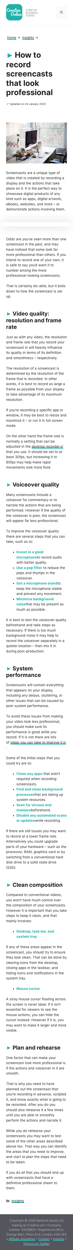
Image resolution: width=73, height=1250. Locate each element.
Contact (44, 1239)
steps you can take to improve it (36, 742)
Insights (18, 1201)
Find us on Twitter (36, 1244)
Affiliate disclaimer (22, 1239)
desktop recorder (46, 446)
